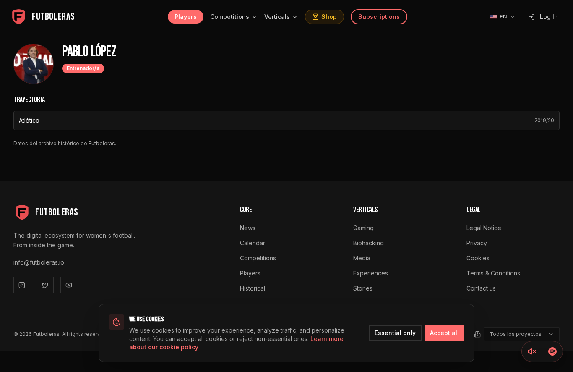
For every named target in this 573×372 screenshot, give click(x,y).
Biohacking (368, 242)
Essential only (395, 332)
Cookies (478, 258)
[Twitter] (45, 285)
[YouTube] (68, 285)
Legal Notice (483, 227)
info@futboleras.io (38, 262)
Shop (329, 16)
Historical (252, 288)
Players (186, 16)
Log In (549, 16)
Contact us (481, 288)
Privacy (476, 242)
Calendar (252, 242)
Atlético (29, 120)
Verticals (277, 16)
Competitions (229, 16)
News (247, 227)
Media (361, 258)
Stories (362, 288)
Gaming (363, 227)
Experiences (370, 273)
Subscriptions (379, 16)
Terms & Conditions (493, 273)
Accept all (444, 332)
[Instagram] (21, 285)
